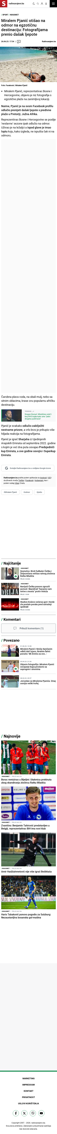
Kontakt (28, 1090)
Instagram (39, 480)
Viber (17, 483)
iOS (49, 477)
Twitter (21, 480)
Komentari (12, 619)
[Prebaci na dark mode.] (34, 4)
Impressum (28, 1084)
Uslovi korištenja (28, 1103)
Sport (5, 14)
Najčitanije (12, 563)
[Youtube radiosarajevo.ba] (41, 1113)
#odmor (27, 492)
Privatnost (28, 1097)
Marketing (28, 1078)
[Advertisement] (28, 266)
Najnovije (12, 736)
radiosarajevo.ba (38, 1122)
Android (43, 477)
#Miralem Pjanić (10, 492)
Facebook (29, 480)
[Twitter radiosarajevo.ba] (24, 1113)
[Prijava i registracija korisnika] (42, 4)
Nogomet (14, 14)
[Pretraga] (38, 3)
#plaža (39, 492)
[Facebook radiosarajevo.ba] (16, 1113)
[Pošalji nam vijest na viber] (33, 1113)
